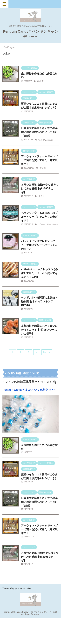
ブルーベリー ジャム (48, 224)
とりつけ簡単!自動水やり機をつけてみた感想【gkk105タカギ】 (39, 188)
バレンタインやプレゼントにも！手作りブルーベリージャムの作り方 (39, 245)
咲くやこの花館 (45, 139)
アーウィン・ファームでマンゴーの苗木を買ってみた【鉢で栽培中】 (39, 160)
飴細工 (40, 81)
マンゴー (44, 168)
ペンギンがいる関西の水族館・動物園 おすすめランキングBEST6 (39, 301)
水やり (41, 196)
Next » (46, 352)
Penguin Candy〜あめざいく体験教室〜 (28, 389)
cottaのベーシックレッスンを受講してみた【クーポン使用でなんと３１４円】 (40, 273)
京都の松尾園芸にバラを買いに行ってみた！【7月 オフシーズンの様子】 (39, 329)
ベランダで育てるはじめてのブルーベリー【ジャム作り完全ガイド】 (39, 216)
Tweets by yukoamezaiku (17, 588)
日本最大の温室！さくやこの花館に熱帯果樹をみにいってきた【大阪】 (39, 132)
